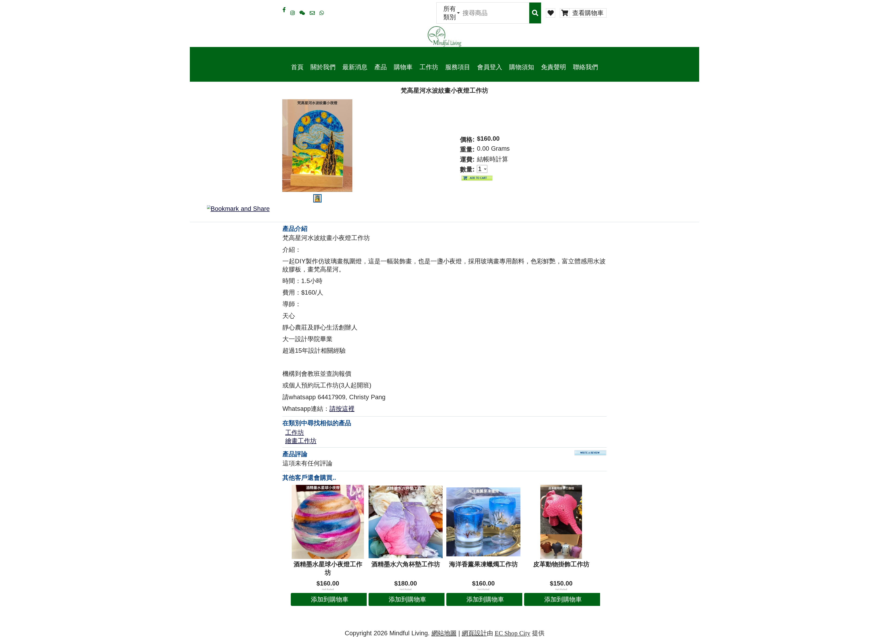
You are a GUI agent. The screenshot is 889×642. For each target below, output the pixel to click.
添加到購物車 (329, 599)
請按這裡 (341, 408)
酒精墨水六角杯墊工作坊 (405, 564)
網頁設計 (474, 633)
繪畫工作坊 (300, 440)
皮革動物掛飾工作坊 (561, 564)
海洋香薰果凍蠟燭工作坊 (483, 564)
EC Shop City (512, 633)
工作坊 (294, 432)
